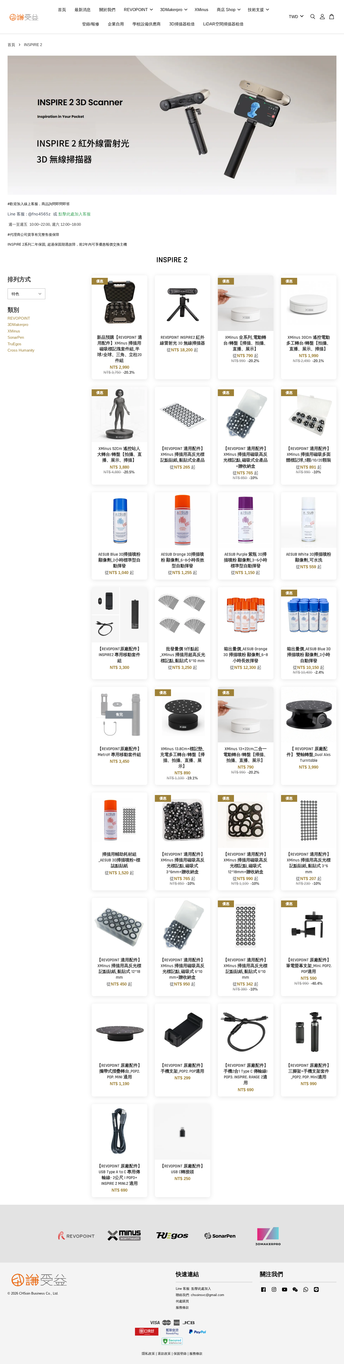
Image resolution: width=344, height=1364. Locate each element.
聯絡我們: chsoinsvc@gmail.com (200, 1295)
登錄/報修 (90, 24)
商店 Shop (226, 10)
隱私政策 (148, 1353)
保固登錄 (180, 1353)
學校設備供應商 (146, 24)
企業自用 (116, 24)
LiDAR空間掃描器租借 (223, 24)
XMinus (201, 10)
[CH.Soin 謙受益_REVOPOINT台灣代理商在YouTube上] (284, 1292)
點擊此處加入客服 (74, 213)
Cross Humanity (21, 350)
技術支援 (256, 10)
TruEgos (14, 344)
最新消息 (83, 10)
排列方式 (19, 279)
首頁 (62, 10)
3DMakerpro (171, 10)
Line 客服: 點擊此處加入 (193, 1289)
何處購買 (182, 1301)
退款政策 (164, 1353)
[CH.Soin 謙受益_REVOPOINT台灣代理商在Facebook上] (263, 1292)
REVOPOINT (136, 10)
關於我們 (107, 10)
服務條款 (182, 1307)
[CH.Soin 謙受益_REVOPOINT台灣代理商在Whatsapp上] (305, 1292)
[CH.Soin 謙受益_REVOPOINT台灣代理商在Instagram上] (274, 1292)
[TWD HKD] (295, 17)
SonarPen (16, 337)
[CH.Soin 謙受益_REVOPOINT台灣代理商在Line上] (316, 1292)
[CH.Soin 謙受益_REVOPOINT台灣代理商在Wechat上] (295, 1292)
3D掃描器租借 (182, 24)
